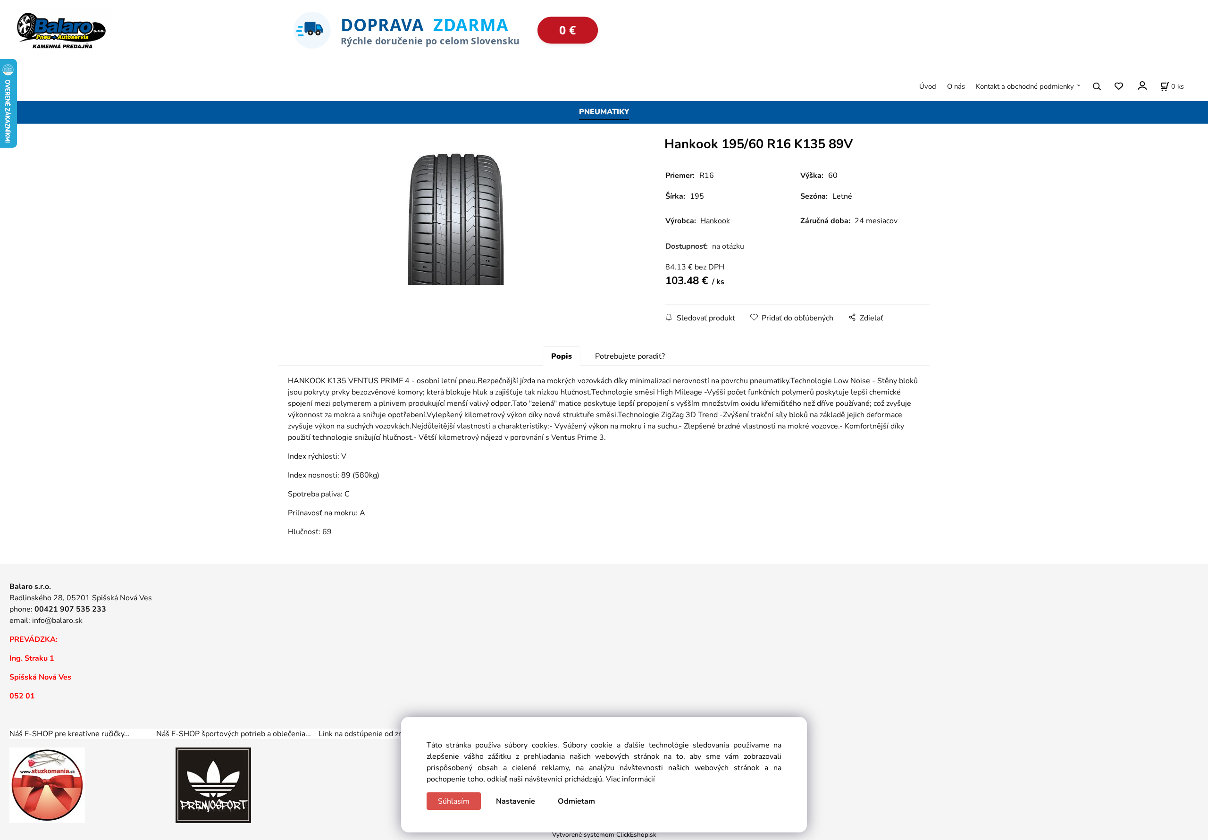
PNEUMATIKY (604, 112)
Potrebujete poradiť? (630, 356)
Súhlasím (454, 801)
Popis (561, 356)
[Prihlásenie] (1141, 86)
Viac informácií (630, 779)
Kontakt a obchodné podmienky (1025, 86)
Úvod (927, 86)
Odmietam (576, 801)
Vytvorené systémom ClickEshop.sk (604, 834)
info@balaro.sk (57, 620)
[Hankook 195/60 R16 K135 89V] (455, 216)
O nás (956, 86)
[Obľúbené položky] (1118, 86)
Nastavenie (515, 801)
